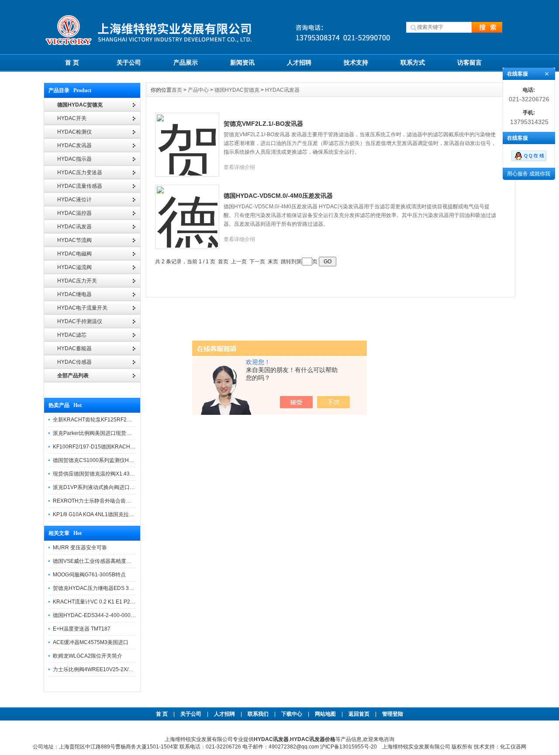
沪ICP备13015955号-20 (348, 747)
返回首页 (360, 714)
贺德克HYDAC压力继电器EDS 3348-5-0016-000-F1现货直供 (125, 588)
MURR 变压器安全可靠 (80, 548)
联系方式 (412, 62)
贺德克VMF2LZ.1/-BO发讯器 (263, 123)
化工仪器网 (513, 747)
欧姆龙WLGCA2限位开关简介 (87, 656)
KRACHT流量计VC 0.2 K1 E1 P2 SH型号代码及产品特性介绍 (125, 602)
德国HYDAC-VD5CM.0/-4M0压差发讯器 (278, 195)
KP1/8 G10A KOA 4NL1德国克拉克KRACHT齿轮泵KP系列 (121, 514)
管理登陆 (392, 714)
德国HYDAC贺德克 (236, 90)
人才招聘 (299, 62)
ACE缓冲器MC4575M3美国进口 (90, 642)
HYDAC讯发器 (282, 90)
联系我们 (258, 714)
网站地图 (325, 714)
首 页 (72, 62)
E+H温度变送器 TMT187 (81, 629)
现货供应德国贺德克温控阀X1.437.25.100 (102, 474)
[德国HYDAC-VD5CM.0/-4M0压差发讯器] (187, 211)
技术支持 (356, 62)
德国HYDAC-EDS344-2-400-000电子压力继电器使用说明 (120, 615)
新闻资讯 (242, 62)
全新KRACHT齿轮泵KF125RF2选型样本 (100, 420)
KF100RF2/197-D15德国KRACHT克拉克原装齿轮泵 (114, 447)
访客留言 (469, 62)
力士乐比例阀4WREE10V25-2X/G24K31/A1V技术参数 (116, 669)
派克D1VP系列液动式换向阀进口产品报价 (102, 487)
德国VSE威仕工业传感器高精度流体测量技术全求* (111, 561)
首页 (177, 90)
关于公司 (129, 62)
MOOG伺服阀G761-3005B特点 (89, 575)
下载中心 (291, 714)
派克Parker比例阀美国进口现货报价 (95, 433)
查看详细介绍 (239, 167)
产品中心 (199, 90)
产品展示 (185, 62)
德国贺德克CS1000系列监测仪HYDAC (98, 460)
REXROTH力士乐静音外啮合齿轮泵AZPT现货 (106, 501)
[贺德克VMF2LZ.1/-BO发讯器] (187, 139)
